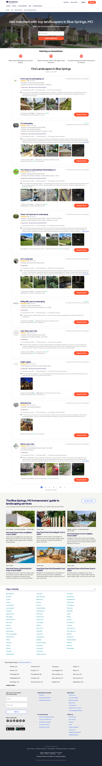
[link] (51, 82)
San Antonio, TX (78, 678)
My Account (72, 695)
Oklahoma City (41, 654)
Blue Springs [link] (18, 10)
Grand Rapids (40, 608)
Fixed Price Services (44, 700)
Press (70, 724)
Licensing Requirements (75, 710)
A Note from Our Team (75, 708)
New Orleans (40, 596)
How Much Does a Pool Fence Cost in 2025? (81, 569)
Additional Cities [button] (10, 685)
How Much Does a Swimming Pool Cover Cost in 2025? (18, 569)
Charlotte (39, 634)
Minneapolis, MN (36, 674)
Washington (10, 631)
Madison (69, 645)
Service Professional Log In (46, 717)
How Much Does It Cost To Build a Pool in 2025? (79, 535)
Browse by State (24, 662)
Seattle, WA (56, 682)
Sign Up (92, 2)
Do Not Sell (52, 753)
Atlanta (8, 648)
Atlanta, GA (13, 666)
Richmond (70, 637)
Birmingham (10, 594)
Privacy (42, 753)
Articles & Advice (37, 6)
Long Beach (10, 605)
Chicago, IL (55, 666)
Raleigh (38, 640)
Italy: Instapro (51, 748)
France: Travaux (31, 748)
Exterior (14, 6)
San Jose (9, 622)
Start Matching (51, 38)
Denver (8, 625)
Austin (69, 614)
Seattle (69, 643)
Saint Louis (39, 619)
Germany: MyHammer (41, 748)
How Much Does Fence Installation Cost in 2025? (19, 533)
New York (39, 628)
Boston (38, 602)
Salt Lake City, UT (57, 678)
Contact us (72, 729)
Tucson (8, 599)
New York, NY (77, 674)
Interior (8, 6)
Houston (69, 625)
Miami (8, 640)
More (29, 6)
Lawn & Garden (22, 6)
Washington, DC (78, 682)
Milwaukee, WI (14, 674)
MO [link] (12, 10)
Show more (86, 142)
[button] (26, 104)
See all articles (88, 501)
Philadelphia (71, 599)
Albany (38, 625)
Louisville (39, 594)
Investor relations (73, 727)
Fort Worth (70, 622)
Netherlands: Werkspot (61, 748)
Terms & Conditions (60, 756)
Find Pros (41, 695)
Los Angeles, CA (57, 670)
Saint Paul (39, 614)
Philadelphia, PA (15, 678)
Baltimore (39, 599)
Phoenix (8, 596)
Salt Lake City (71, 631)
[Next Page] (64, 487)
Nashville (70, 611)
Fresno (8, 602)
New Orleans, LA (57, 674)
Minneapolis (40, 611)
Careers (71, 722)
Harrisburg (70, 596)
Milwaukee (70, 648)
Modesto (9, 611)
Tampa (8, 645)
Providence (70, 605)
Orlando (8, 643)
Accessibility (59, 753)
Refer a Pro (72, 703)
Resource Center (73, 700)
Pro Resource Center (45, 722)
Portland (70, 594)
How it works (72, 717)
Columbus (39, 651)
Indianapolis (10, 654)
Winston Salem (41, 643)
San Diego (9, 617)
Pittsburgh (70, 602)
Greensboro (40, 637)
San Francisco (10, 619)
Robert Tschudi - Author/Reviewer (78, 529)
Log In (83, 2)
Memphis (70, 608)
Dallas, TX (76, 666)
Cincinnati (39, 645)
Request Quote (81, 114)
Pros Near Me (72, 705)
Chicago (9, 651)
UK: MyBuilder (72, 748)
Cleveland (39, 648)
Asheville (39, 631)
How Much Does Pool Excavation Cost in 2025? (51, 569)
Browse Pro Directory (45, 697)
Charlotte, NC (35, 666)
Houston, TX (35, 670)
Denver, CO (13, 670)
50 (60, 487)
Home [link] (7, 10)
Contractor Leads (44, 724)
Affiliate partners (73, 735)
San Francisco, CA (37, 682)
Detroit (38, 605)
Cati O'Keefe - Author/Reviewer (15, 529)
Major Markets (12, 589)
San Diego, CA (14, 682)
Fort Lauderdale (11, 634)
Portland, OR (35, 678)
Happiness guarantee (75, 732)
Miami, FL (76, 670)
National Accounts (44, 727)
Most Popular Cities (11, 662)
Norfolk (69, 634)
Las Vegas (39, 622)
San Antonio (71, 628)
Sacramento (10, 614)
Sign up (16, 712)
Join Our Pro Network (45, 719)
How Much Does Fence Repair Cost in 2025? (51, 533)
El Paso (69, 619)
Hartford (9, 628)
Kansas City (40, 617)
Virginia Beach (71, 640)
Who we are (72, 719)
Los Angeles (10, 608)
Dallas (69, 617)
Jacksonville (10, 637)
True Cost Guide (73, 697)
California (46, 753)
